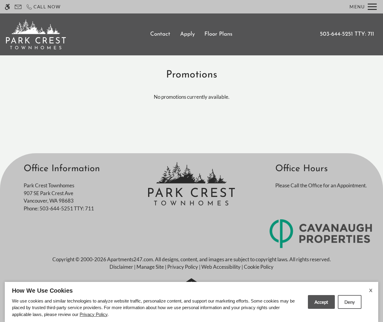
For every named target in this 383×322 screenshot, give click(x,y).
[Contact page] (18, 6)
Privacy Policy (182, 267)
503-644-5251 (347, 34)
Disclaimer (121, 267)
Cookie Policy (258, 267)
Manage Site (150, 267)
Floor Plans (218, 34)
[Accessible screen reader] (7, 6)
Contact (160, 34)
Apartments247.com (130, 259)
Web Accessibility (221, 267)
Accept (321, 302)
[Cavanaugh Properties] (321, 233)
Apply (187, 34)
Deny (349, 302)
